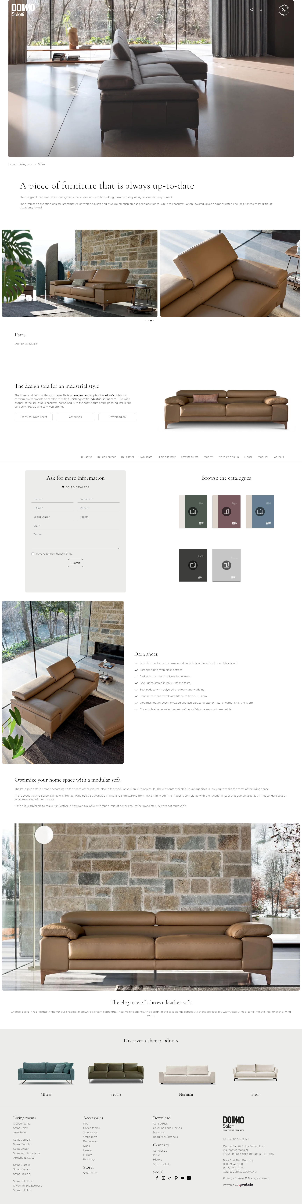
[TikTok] (168, 1178)
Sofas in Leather (23, 1181)
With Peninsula (229, 456)
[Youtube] (181, 1178)
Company (187, 9)
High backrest (167, 456)
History (157, 1159)
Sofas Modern (22, 1169)
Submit (75, 563)
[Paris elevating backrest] (63, 682)
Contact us (160, 1150)
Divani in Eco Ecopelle (27, 1185)
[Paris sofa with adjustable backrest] (79, 273)
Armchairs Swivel (24, 1157)
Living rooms (27, 164)
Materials (159, 1132)
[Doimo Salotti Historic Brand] (283, 9)
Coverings (75, 416)
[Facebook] (156, 1178)
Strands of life (162, 1164)
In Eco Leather (106, 456)
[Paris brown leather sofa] (151, 907)
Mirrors (87, 1154)
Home (12, 164)
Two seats (146, 456)
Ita (260, 9)
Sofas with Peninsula (26, 1153)
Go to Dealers (77, 487)
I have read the (53, 553)
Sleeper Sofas (153, 9)
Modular (263, 456)
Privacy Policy (63, 553)
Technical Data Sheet (33, 416)
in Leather (127, 456)
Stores (171, 9)
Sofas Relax (20, 1128)
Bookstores (90, 1141)
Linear (248, 456)
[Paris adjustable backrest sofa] (226, 402)
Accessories (131, 9)
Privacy (227, 1178)
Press (156, 1155)
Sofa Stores (90, 1173)
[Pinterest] (175, 1178)
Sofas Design (21, 1174)
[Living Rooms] (233, 1123)
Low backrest (189, 456)
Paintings (89, 1159)
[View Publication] (193, 511)
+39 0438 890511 (238, 1139)
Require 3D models (165, 1136)
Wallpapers (90, 1136)
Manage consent (258, 1178)
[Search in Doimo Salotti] (252, 10)
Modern (209, 456)
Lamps (87, 1150)
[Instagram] (162, 1178)
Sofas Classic (21, 1164)
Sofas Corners (22, 1139)
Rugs (86, 1146)
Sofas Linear (21, 1148)
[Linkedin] (188, 1178)
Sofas (95, 9)
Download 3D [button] (117, 416)
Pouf (86, 1123)
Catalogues (160, 1123)
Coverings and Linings (167, 1128)
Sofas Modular (22, 1144)
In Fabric (86, 456)
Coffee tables (91, 1128)
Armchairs (111, 9)
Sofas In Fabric (22, 1190)
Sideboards (90, 1132)
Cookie (239, 1178)
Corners (279, 456)
